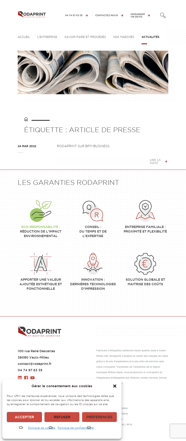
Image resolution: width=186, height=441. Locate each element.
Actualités (150, 36)
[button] (115, 386)
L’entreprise (47, 36)
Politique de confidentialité (76, 427)
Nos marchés (123, 36)
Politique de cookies (41, 427)
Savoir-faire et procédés (85, 36)
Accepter (24, 417)
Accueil (24, 36)
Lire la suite (155, 161)
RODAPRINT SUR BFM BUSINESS (83, 146)
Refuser (62, 417)
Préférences (99, 417)
